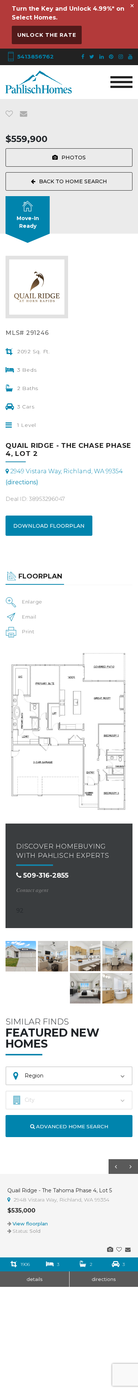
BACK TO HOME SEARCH (73, 181)
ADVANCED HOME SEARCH (71, 1126)
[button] (116, 1166)
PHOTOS (73, 157)
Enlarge (32, 602)
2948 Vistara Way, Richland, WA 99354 (60, 1199)
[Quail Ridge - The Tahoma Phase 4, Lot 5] (110, 1249)
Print (28, 631)
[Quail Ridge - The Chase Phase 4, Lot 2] (21, 956)
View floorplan (30, 1224)
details (34, 1279)
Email (29, 617)
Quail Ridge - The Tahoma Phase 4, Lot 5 (59, 1190)
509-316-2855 (44, 875)
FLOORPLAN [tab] (40, 576)
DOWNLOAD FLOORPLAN (49, 526)
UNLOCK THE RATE (46, 35)
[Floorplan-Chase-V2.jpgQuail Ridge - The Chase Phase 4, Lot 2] (69, 729)
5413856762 (35, 56)
